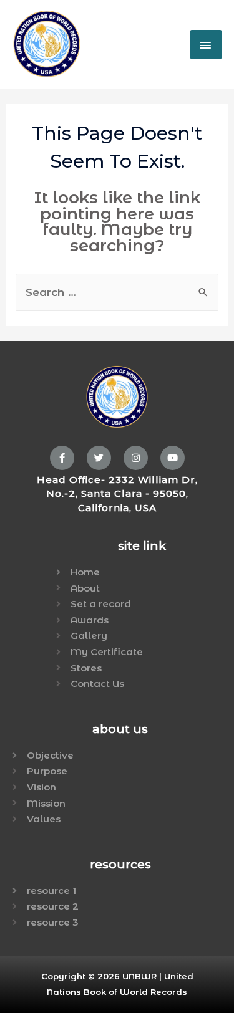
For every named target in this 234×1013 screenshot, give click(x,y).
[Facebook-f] (62, 458)
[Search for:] (117, 293)
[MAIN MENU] (206, 44)
